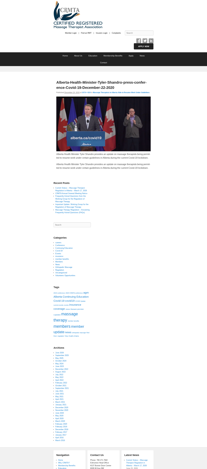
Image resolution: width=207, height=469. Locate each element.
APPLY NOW (143, 46)
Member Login (71, 33)
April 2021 (59, 399)
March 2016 (60, 440)
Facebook (138, 40)
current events (59, 305)
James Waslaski (71, 309)
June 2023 (59, 366)
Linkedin (151, 40)
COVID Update (80, 301)
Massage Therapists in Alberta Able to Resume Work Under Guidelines (121, 92)
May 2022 (59, 377)
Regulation (59, 270)
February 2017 (61, 432)
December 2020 (61, 407)
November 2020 (61, 410)
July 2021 (59, 391)
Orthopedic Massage (63, 267)
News (142, 56)
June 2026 (59, 353)
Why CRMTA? (64, 463)
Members (59, 262)
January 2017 (60, 435)
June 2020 (59, 413)
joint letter (80, 309)
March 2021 (60, 402)
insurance (59, 256)
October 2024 (60, 361)
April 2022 (59, 380)
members (62, 326)
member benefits (62, 259)
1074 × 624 (86, 92)
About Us (78, 56)
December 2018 (61, 429)
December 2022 (61, 369)
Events (58, 253)
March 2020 (60, 421)
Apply (131, 56)
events (66, 305)
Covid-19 (59, 251)
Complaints (116, 33)
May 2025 (59, 358)
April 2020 (59, 418)
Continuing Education (64, 248)
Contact (103, 62)
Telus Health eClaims (72, 336)
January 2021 (60, 405)
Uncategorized (61, 273)
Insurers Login (101, 33)
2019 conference (59, 293)
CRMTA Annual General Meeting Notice (71, 193)
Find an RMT (86, 33)
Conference (60, 245)
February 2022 (61, 383)
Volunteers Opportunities (65, 275)
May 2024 (59, 364)
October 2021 (60, 386)
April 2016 (59, 438)
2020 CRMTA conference (74, 293)
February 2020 (61, 424)
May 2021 (59, 396)
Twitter (145, 40)
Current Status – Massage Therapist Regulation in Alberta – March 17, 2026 (137, 463)
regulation (60, 336)
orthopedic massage (79, 332)
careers (58, 243)
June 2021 (59, 394)
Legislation (57, 315)
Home (65, 56)
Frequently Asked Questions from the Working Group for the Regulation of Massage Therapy (70, 199)
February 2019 (61, 427)
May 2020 (59, 416)
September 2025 (62, 355)
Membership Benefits (113, 56)
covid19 (70, 300)
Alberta (58, 296)
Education (92, 56)
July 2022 (59, 375)
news (68, 332)
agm (86, 292)
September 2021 (62, 388)
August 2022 (60, 372)
